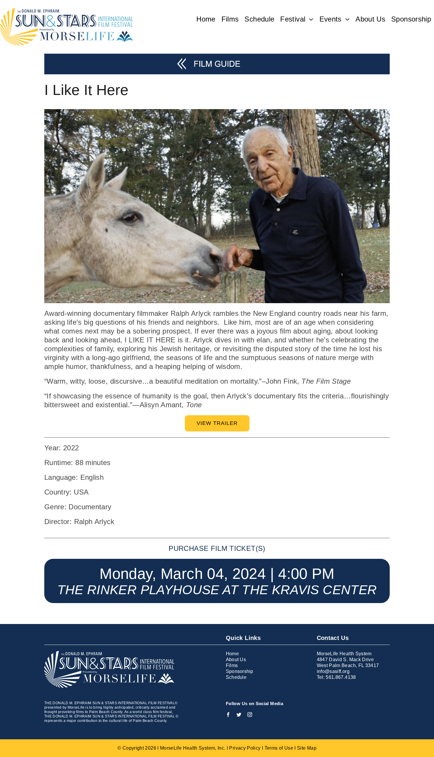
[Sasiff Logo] (66, 11)
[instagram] (249, 714)
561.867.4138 (341, 677)
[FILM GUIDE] (217, 57)
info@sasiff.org (333, 671)
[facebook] (228, 714)
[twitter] (238, 714)
